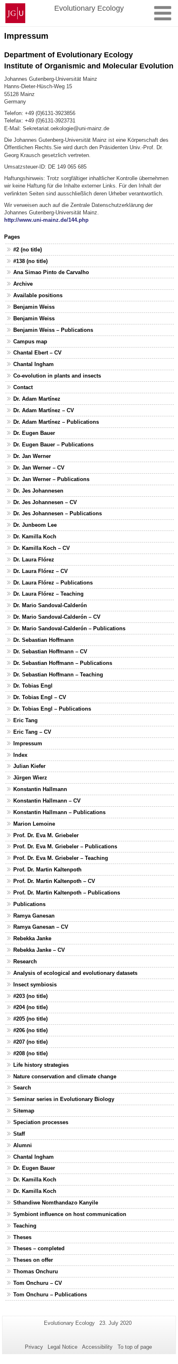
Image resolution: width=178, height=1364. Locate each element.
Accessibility (97, 1347)
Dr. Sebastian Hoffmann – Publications (62, 663)
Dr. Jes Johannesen (38, 491)
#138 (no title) (30, 261)
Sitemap (23, 1111)
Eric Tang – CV (32, 732)
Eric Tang (25, 720)
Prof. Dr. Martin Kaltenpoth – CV (54, 881)
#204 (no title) (30, 1007)
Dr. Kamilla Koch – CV (41, 548)
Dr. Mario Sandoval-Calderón (50, 605)
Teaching (24, 1226)
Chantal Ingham (33, 364)
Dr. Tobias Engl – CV (39, 697)
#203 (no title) (30, 996)
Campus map (30, 341)
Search (22, 1088)
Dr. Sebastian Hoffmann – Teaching (58, 674)
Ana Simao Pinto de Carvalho (51, 272)
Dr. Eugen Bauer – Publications (53, 444)
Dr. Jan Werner (32, 456)
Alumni (22, 1145)
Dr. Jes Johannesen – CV (45, 502)
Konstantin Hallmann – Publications (59, 812)
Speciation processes (40, 1122)
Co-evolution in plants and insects (57, 376)
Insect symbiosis (35, 984)
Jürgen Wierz (30, 778)
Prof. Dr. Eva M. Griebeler (46, 835)
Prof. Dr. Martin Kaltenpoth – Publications (66, 893)
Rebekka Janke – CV (39, 950)
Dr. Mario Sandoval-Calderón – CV (57, 617)
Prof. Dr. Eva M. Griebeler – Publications (65, 846)
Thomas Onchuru (35, 1271)
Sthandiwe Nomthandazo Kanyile (55, 1203)
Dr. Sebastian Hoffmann (43, 640)
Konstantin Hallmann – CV (47, 801)
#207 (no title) (30, 1042)
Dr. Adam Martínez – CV (43, 410)
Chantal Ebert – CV (37, 353)
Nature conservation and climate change (64, 1076)
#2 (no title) (27, 250)
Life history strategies (41, 1065)
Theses (22, 1237)
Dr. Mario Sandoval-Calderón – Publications (69, 628)
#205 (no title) (30, 1019)
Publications (29, 904)
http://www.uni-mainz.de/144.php (46, 220)
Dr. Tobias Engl (33, 686)
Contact (23, 387)
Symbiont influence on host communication (69, 1214)
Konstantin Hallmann (40, 789)
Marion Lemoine (34, 824)
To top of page (135, 1347)
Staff (19, 1134)
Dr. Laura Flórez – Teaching (48, 594)
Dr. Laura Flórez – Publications (53, 583)
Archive (23, 284)
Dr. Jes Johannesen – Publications (57, 513)
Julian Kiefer (29, 766)
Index (20, 755)
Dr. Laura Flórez (33, 559)
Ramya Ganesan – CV (40, 927)
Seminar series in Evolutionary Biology (63, 1099)
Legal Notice (62, 1347)
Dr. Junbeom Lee (35, 525)
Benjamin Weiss (34, 307)
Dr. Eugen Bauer (34, 433)
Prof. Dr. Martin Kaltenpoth (47, 869)
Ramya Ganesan (34, 916)
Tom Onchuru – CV (37, 1283)
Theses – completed (39, 1248)
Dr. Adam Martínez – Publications (56, 422)
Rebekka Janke (32, 938)
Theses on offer (33, 1260)
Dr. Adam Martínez (36, 399)
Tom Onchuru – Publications (50, 1294)
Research (25, 961)
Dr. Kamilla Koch (34, 536)
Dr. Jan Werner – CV (39, 468)
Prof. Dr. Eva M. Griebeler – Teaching (60, 858)
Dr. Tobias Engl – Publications (52, 709)
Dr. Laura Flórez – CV (40, 571)
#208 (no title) (30, 1053)
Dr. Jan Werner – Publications (51, 479)
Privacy (34, 1347)
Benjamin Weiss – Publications (53, 330)
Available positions (38, 295)
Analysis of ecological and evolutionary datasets (75, 973)
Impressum (27, 743)
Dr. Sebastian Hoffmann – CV (50, 651)
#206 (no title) (30, 1030)
